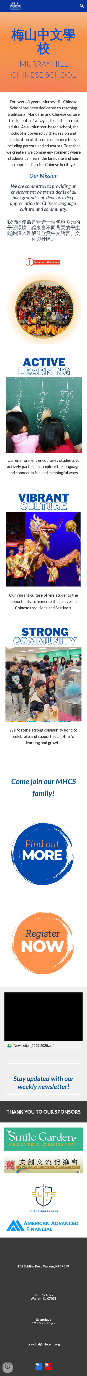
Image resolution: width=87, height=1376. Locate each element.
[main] (43, 52)
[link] (43, 1021)
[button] (5, 6)
